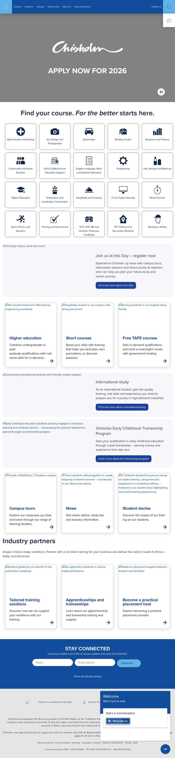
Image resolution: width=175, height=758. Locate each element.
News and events (82, 6)
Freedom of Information (113, 742)
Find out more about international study (122, 407)
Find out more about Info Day (115, 285)
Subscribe (127, 663)
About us (67, 6)
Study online (53, 6)
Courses (17, 6)
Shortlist (169, 20)
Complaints (87, 742)
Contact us (156, 6)
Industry (40, 6)
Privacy (128, 742)
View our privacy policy (88, 676)
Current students (63, 742)
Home (6, 7)
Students (29, 6)
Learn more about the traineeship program (123, 459)
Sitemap (76, 742)
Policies (97, 742)
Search (169, 7)
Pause (161, 92)
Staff (135, 742)
